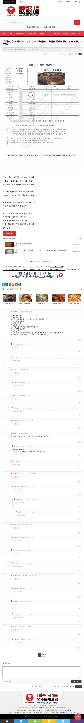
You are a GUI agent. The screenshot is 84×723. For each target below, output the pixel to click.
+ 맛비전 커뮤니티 (9, 2)
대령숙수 (18, 49)
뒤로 (76, 54)
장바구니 (73, 33)
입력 (76, 681)
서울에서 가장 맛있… (74, 303)
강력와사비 (15, 311)
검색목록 (71, 54)
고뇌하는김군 (16, 461)
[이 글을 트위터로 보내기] (3, 284)
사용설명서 (45, 27)
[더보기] (79, 238)
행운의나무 (13, 395)
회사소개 (30, 705)
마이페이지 (57, 33)
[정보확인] (67, 710)
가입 (69, 2)
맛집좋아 (14, 626)
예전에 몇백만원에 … (25, 303)
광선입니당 (13, 433)
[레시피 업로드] (63, 721)
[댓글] (21, 721)
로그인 (60, 2)
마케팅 (42, 33)
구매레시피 (66, 33)
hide (13, 550)
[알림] (49, 721)
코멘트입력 (7, 663)
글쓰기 (80, 54)
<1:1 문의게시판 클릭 (56, 267)
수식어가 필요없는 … (58, 303)
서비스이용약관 (39, 705)
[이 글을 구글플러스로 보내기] (10, 284)
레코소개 (38, 27)
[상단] (77, 721)
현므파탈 (14, 420)
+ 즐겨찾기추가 (21, 2)
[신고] (42, 49)
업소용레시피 (20, 33)
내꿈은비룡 (13, 369)
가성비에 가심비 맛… (42, 303)
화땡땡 (14, 524)
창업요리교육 (32, 33)
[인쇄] (44, 49)
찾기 (78, 2)
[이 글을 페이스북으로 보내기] (6, 284)
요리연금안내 (54, 27)
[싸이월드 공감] (13, 284)
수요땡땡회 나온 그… (9, 303)
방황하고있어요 (16, 575)
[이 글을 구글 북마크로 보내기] (19, 284)
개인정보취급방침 (51, 705)
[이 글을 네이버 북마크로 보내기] (16, 284)
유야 (13, 344)
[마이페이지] (35, 721)
